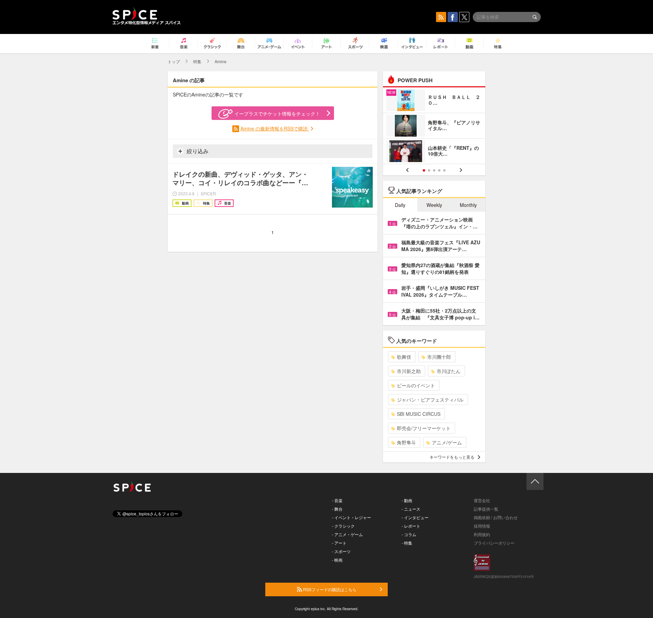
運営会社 (482, 500)
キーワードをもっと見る (452, 457)
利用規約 (482, 534)
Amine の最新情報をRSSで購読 (274, 128)
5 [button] (444, 170)
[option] (434, 126)
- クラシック (343, 526)
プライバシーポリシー (494, 543)
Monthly (468, 204)
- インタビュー (415, 517)
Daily (400, 204)
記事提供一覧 (486, 509)
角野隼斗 (406, 442)
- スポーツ (341, 551)
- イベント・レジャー (351, 517)
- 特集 (407, 543)
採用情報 (482, 526)
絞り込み (196, 151)
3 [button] (434, 170)
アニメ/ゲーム (447, 442)
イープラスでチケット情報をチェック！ (277, 113)
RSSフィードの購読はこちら (329, 589)
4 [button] (439, 170)
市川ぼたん (449, 371)
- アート (339, 543)
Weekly (434, 204)
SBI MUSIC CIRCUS (418, 413)
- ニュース (411, 509)
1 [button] (424, 170)
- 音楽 (337, 500)
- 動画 (407, 500)
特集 (197, 61)
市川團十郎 (439, 356)
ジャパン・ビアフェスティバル (430, 399)
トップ (174, 61)
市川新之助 (409, 371)
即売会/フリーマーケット (424, 428)
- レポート (411, 526)
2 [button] (429, 170)
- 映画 (337, 560)
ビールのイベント (416, 385)
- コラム (409, 534)
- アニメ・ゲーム (347, 534)
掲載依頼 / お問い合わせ (496, 517)
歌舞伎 (404, 356)
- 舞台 (337, 509)
